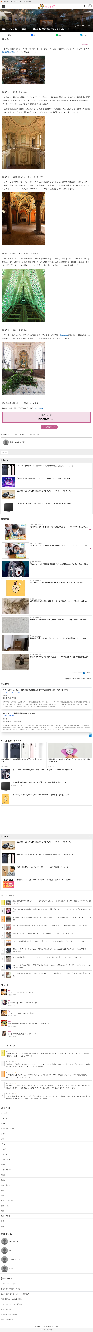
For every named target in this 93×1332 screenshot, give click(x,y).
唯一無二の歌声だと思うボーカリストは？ (22, 1034)
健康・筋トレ (5, 1185)
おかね (3, 1123)
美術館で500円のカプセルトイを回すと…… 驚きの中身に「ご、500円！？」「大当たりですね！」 (45, 933)
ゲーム (3, 1144)
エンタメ (4, 1118)
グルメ (3, 1139)
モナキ (11, 1269)
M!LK (11, 1250)
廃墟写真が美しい (9, 52)
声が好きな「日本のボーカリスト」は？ (21, 992)
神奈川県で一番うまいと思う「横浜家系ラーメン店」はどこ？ (28, 1023)
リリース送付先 (6, 1309)
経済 (2, 1221)
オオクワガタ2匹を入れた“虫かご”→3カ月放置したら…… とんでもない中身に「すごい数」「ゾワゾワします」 (49, 941)
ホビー (3, 1164)
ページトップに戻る (46, 1330)
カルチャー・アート (7, 1128)
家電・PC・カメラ (7, 1200)
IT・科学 (4, 1113)
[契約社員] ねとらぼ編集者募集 (11, 1299)
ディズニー (5, 1149)
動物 (2, 1190)
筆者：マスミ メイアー (18, 442)
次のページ (50, 427)
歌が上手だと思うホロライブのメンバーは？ (22, 1003)
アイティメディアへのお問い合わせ (13, 1304)
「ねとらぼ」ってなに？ (9, 1284)
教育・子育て (5, 1216)
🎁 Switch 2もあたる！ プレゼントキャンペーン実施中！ (16, 1)
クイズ (3, 1134)
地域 (2, 1195)
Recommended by (77, 672)
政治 (2, 1211)
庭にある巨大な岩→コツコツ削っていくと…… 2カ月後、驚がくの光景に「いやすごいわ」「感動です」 (47, 957)
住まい (3, 1180)
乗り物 (3, 1175)
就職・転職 (5, 1206)
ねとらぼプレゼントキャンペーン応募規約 (15, 1294)
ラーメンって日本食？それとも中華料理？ (22, 1013)
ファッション (5, 1159)
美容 (2, 1226)
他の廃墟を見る (46, 419)
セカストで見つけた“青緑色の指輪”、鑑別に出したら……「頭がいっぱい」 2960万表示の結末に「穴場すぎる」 (49, 925)
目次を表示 (85, 44)
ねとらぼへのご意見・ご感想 (10, 1289)
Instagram (64, 335)
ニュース (4, 1154)
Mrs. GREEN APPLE (16, 1241)
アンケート (5, 985)
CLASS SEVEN (14, 1259)
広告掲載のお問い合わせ (9, 1314)
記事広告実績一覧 (7, 1320)
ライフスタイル (6, 1170)
